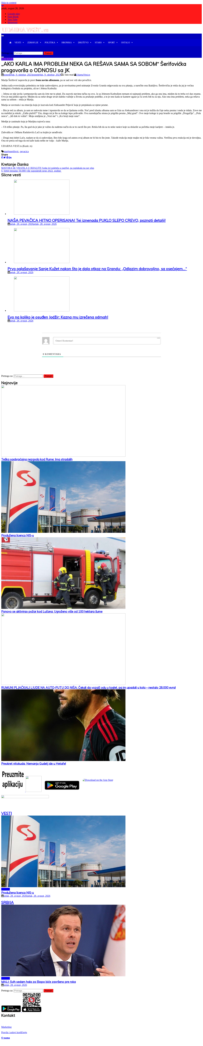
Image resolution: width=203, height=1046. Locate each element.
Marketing (6, 1027)
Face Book (13, 16)
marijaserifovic (11, 151)
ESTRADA (7, 59)
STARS (98, 42)
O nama (5, 1037)
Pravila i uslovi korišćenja (14, 1032)
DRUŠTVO (83, 42)
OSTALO (125, 42)
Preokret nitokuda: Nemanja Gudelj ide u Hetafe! (33, 763)
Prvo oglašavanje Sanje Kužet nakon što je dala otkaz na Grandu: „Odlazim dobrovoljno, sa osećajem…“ (97, 268)
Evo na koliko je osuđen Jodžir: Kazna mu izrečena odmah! (58, 317)
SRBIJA (5, 889)
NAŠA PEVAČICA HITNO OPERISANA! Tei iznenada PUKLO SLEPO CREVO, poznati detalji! (87, 220)
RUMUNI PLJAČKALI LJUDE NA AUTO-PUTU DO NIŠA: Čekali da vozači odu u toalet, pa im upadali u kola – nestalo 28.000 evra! (88, 687)
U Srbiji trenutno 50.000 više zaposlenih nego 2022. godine (31, 170)
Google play (14, 13)
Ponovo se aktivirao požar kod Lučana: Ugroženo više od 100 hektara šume (51, 611)
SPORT (111, 42)
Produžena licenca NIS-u (17, 535)
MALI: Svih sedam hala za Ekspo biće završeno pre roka (38, 982)
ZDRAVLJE (32, 42)
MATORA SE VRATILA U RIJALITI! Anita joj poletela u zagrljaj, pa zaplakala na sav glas (47, 168)
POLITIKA (50, 42)
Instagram (12, 22)
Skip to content (8, 2)
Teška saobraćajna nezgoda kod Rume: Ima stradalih (36, 459)
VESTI (18, 42)
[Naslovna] (10, 42)
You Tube (12, 19)
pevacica (24, 151)
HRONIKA (67, 42)
